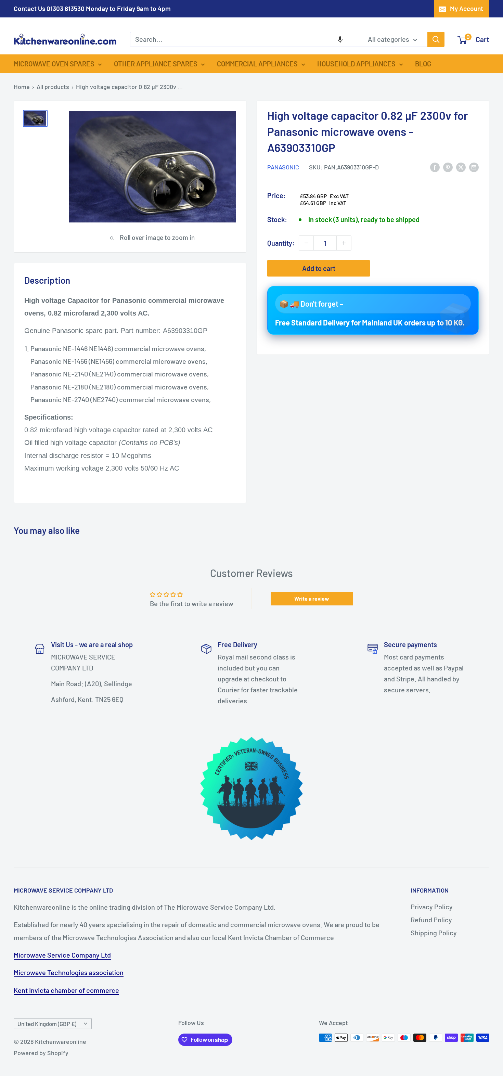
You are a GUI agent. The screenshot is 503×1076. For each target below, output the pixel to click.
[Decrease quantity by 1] (306, 243)
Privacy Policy (432, 906)
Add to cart (318, 268)
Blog (423, 63)
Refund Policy (431, 919)
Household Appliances (356, 63)
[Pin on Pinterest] (448, 167)
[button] (340, 39)
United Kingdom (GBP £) (46, 1023)
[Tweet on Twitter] (461, 167)
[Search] (435, 39)
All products (53, 86)
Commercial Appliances (257, 63)
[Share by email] (474, 167)
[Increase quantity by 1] (344, 243)
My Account (466, 8)
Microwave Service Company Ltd (62, 955)
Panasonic (283, 167)
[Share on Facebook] (435, 167)
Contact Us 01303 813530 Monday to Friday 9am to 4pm (92, 8)
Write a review (311, 598)
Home (22, 86)
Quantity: (281, 243)
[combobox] (244, 39)
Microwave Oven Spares (54, 63)
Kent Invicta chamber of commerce (66, 990)
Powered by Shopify (41, 1052)
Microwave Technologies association (69, 972)
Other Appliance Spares (155, 63)
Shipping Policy (434, 932)
